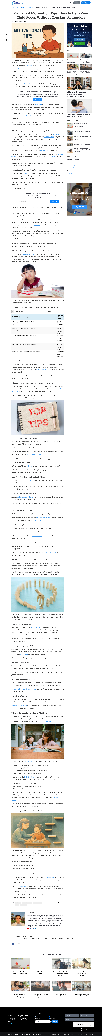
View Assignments (73, 177)
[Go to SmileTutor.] (13, 7)
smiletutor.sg (43, 925)
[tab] (16, 943)
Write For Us (53, 1034)
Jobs (65, 1034)
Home (35, 2)
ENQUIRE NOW (79, 207)
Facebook (17, 943)
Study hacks (18, 902)
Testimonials (71, 165)
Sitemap (91, 1034)
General (64, 2)
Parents (42, 2)
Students (49, 2)
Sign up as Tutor (79, 43)
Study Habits (23, 904)
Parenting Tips (26, 936)
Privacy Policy (83, 1034)
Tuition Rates (71, 163)
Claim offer (38, 99)
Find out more (72, 175)
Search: (49, 311)
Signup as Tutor (72, 173)
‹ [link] (58, 360)
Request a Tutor (72, 161)
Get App (70, 179)
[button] (63, 317)
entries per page (19, 311)
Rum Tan (15, 21)
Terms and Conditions (73, 1034)
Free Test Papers (72, 167)
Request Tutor (79, 39)
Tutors (57, 2)
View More (51, 1004)
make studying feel (42, 369)
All (37, 1016)
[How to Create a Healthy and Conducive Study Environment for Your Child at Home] (73, 55)
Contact (60, 1034)
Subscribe (76, 2)
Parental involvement (27, 902)
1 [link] (60, 360)
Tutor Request (85, 2)
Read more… (11, 1023)
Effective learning (37, 902)
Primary (17, 904)
